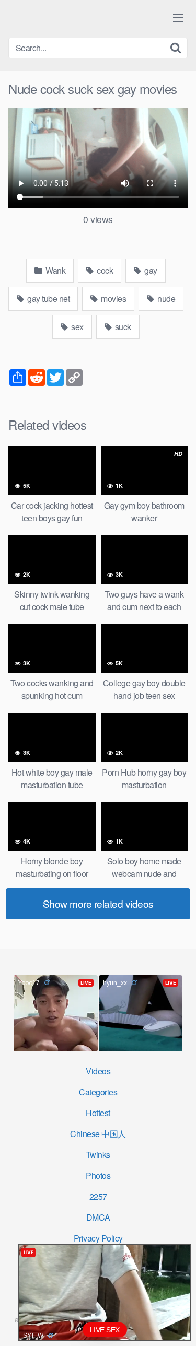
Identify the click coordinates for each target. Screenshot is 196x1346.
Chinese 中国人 (98, 1134)
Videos (98, 1071)
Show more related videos (98, 903)
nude (166, 298)
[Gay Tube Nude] (71, 18)
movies (112, 298)
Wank (55, 270)
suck (122, 327)
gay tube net (48, 298)
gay (150, 270)
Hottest (98, 1113)
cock (104, 270)
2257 (98, 1196)
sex (77, 327)
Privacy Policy (98, 1238)
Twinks (98, 1155)
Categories (98, 1092)
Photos (98, 1175)
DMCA (98, 1217)
